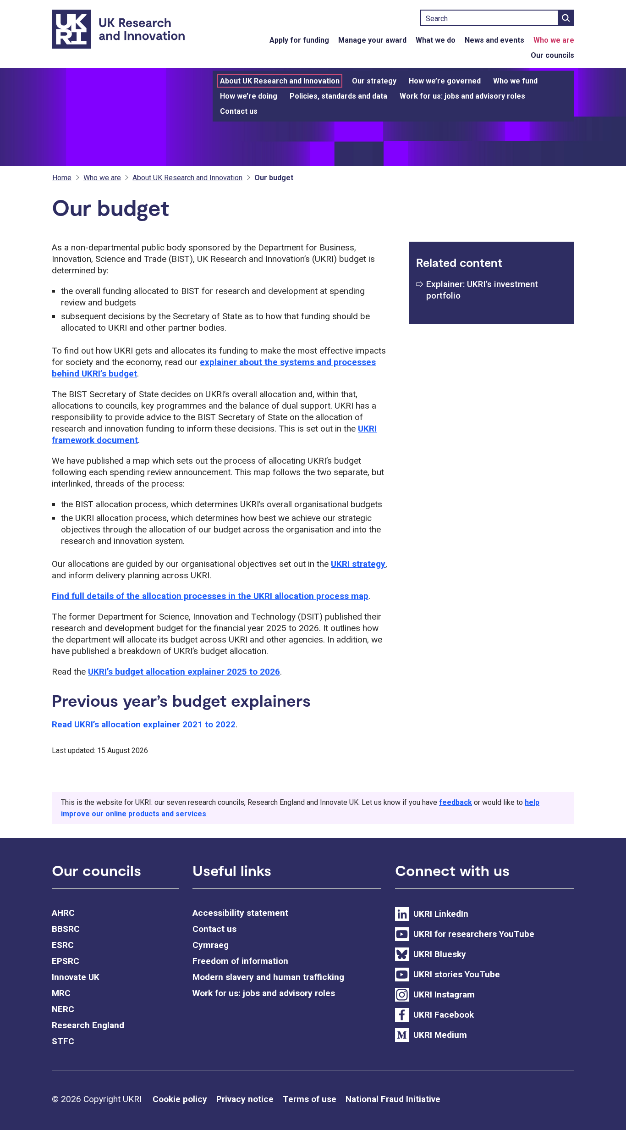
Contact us (239, 111)
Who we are (553, 40)
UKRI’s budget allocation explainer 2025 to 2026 (184, 671)
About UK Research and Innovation (280, 81)
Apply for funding (299, 40)
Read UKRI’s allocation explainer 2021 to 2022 (144, 724)
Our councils (552, 55)
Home (61, 177)
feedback (455, 802)
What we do (436, 40)
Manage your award (372, 40)
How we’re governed (445, 81)
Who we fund (515, 81)
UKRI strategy (358, 564)
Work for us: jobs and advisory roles (462, 96)
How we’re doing (248, 96)
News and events (494, 40)
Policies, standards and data (338, 96)
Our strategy (374, 81)
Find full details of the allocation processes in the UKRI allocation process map (210, 596)
